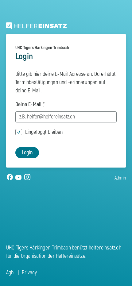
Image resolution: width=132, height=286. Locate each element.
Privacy (29, 272)
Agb (10, 272)
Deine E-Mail (30, 104)
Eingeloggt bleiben (44, 132)
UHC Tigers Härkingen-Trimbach (42, 47)
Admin (120, 178)
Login (27, 152)
